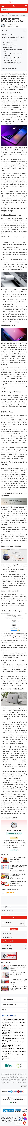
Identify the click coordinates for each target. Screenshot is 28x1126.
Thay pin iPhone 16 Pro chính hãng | (12, 1074)
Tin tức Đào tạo (6, 933)
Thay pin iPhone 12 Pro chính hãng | (16, 1079)
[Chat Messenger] (25, 1119)
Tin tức (10, 13)
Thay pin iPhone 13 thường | (7, 1073)
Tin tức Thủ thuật (7, 948)
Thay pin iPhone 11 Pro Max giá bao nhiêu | (10, 1077)
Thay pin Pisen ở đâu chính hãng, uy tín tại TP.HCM (18, 875)
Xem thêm (23, 1086)
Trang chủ (4, 13)
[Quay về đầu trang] (24, 1115)
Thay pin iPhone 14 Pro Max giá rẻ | (10, 1082)
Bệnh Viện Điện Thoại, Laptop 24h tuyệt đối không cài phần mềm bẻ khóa (18, 867)
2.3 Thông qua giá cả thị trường (10, 44)
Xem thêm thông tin (13, 850)
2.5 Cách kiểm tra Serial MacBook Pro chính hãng (12, 50)
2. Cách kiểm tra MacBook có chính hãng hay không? (14, 37)
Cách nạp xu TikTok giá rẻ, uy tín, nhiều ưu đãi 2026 (18, 882)
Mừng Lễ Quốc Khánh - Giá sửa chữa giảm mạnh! (18, 858)
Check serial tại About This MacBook (12, 57)
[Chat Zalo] (20, 1119)
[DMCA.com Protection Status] (18, 1110)
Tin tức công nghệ (7, 941)
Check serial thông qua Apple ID (11, 60)
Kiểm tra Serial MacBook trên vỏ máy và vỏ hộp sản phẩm (13, 54)
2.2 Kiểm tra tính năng (8, 42)
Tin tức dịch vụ (6, 945)
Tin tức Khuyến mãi (7, 937)
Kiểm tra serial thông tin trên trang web (12, 62)
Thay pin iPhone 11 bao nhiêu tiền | (19, 1076)
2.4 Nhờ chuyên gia (7, 47)
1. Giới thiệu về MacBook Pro (8, 34)
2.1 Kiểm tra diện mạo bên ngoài (10, 39)
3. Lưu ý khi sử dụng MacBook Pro (10, 68)
